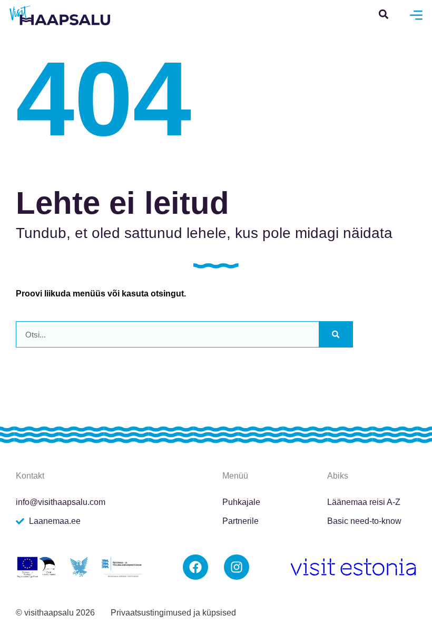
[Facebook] (195, 567)
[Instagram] (236, 567)
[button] (383, 14)
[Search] (335, 334)
